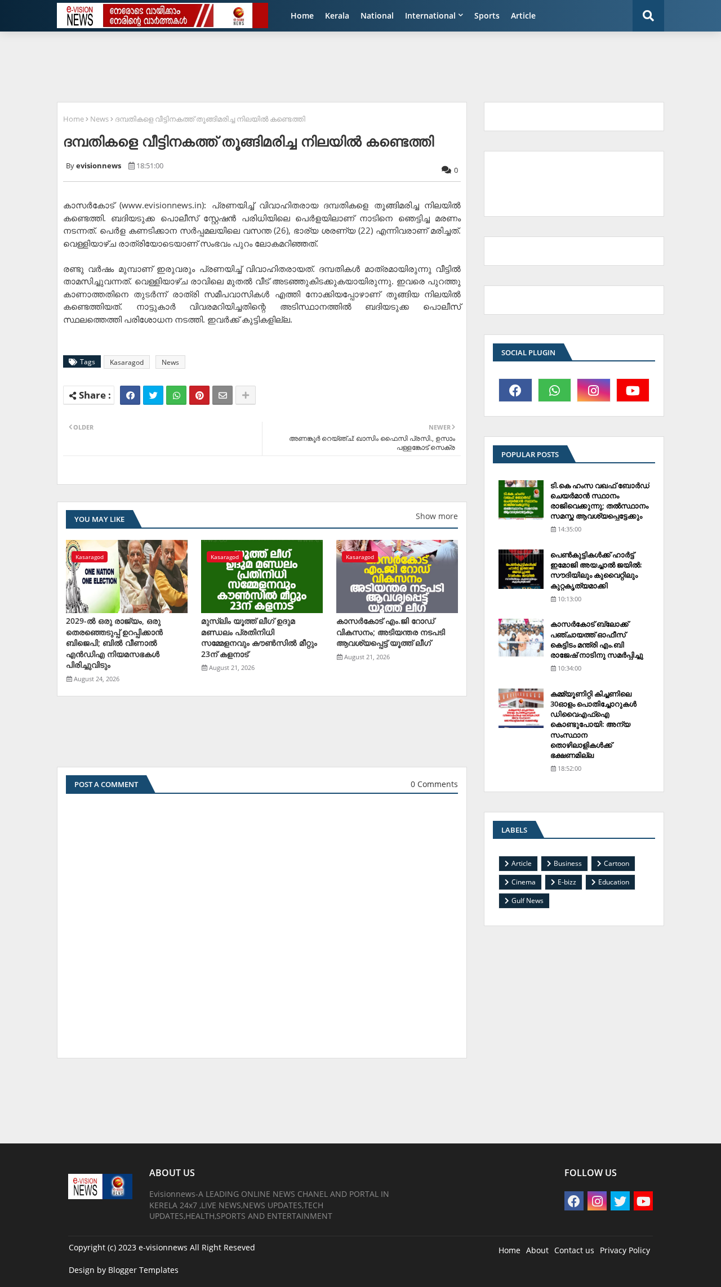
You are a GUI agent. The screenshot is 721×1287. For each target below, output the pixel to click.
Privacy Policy (625, 1250)
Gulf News (527, 900)
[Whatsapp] (176, 395)
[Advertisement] (324, 65)
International (430, 15)
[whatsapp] (555, 390)
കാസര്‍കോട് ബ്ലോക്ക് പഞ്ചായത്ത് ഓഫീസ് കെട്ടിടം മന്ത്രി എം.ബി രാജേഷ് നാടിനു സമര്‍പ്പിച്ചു (596, 639)
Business (568, 863)
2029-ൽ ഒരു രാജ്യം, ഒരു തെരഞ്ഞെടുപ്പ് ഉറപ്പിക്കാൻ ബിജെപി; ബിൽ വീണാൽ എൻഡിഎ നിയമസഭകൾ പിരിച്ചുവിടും (114, 642)
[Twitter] (153, 395)
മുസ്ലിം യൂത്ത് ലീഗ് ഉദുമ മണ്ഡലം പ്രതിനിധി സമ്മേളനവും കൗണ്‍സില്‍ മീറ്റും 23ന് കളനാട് (259, 637)
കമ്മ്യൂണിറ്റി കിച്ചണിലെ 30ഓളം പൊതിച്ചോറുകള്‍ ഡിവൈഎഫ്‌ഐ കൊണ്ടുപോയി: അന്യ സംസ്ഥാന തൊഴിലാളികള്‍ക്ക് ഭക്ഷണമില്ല (593, 724)
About (537, 1250)
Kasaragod (127, 362)
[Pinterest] (199, 395)
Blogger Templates (143, 1269)
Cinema (523, 882)
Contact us (574, 1250)
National (377, 15)
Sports (487, 15)
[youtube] (633, 390)
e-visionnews (163, 1247)
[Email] (222, 395)
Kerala (337, 15)
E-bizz (567, 882)
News (99, 119)
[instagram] (594, 390)
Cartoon (616, 863)
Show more (437, 516)
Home (302, 15)
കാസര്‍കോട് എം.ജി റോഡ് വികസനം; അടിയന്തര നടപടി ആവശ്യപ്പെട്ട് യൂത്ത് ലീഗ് (390, 631)
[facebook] (515, 390)
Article (523, 15)
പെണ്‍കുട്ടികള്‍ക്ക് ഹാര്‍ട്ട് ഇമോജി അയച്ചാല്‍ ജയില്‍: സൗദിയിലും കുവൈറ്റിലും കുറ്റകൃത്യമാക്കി (596, 570)
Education (613, 882)
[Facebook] (130, 395)
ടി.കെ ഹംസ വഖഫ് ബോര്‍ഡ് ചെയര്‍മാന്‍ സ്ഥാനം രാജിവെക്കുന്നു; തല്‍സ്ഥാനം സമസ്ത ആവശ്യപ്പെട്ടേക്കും (599, 500)
